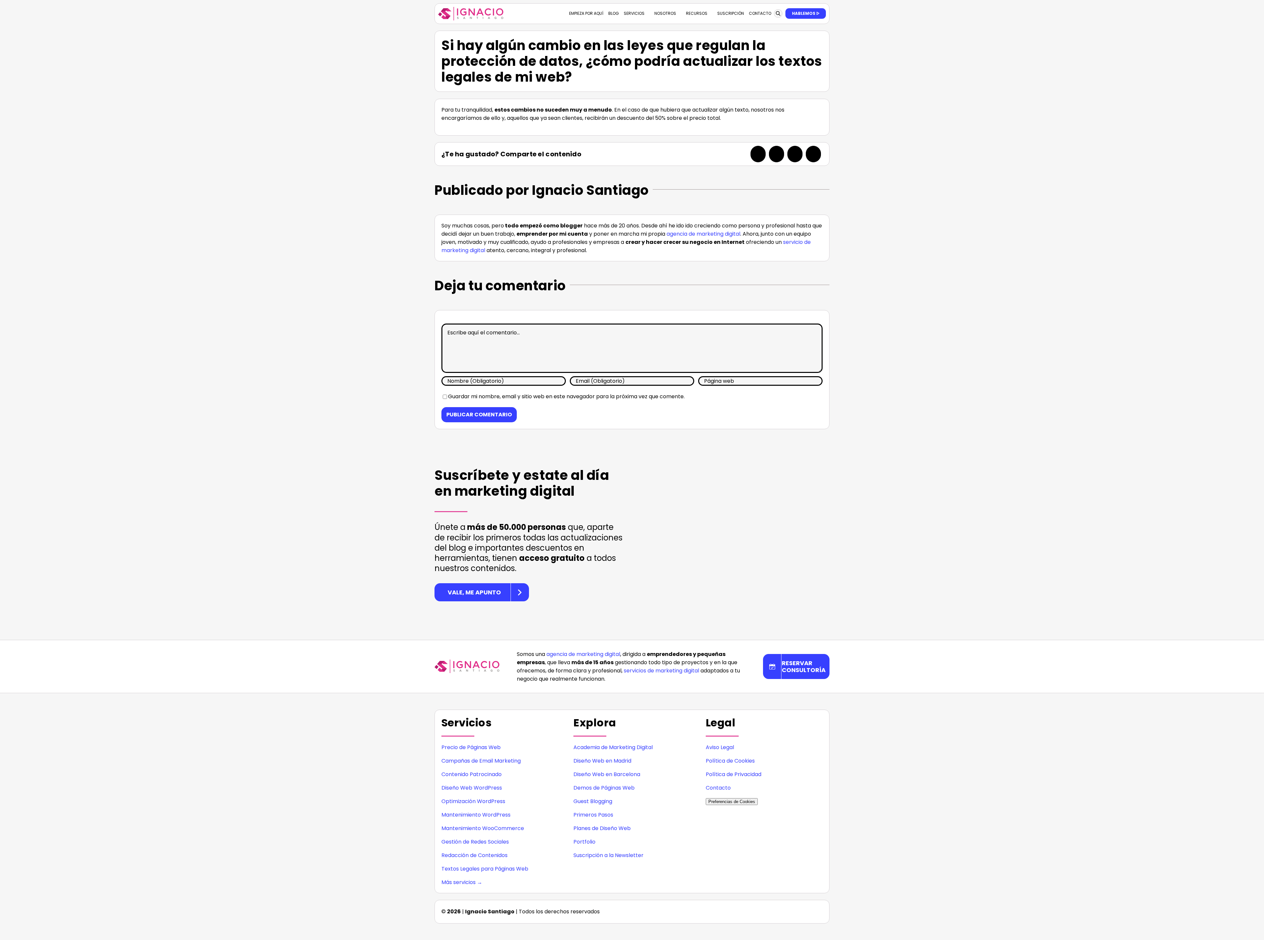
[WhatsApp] (813, 154)
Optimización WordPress (473, 801)
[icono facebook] (791, 909)
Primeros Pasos (593, 815)
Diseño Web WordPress (471, 788)
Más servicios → (461, 882)
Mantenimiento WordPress (476, 815)
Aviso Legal (720, 747)
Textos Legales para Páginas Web (484, 869)
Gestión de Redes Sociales (475, 842)
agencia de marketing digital (703, 234)
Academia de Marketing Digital (613, 747)
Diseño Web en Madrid (602, 761)
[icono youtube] (818, 909)
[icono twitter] (804, 909)
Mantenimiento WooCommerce (482, 828)
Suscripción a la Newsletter (608, 855)
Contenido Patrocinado (471, 774)
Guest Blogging (592, 801)
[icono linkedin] (778, 909)
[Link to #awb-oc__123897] (778, 13)
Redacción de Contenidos (474, 855)
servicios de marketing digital (661, 670)
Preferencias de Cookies (731, 801)
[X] (776, 154)
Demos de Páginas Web (604, 788)
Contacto (718, 788)
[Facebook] (758, 154)
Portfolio (584, 842)
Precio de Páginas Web (471, 747)
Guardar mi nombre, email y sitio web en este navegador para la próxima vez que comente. (566, 396)
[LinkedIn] (795, 154)
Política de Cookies (730, 761)
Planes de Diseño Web (602, 828)
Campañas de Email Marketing (481, 761)
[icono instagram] (765, 909)
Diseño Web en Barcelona (606, 774)
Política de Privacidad (733, 774)
